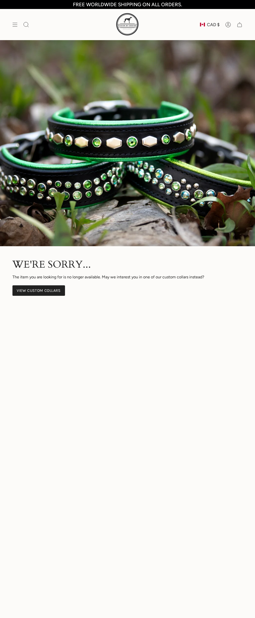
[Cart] (239, 24)
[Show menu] (15, 24)
